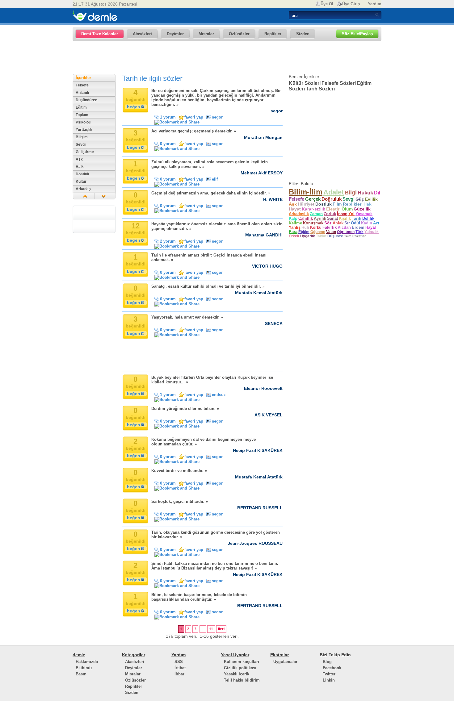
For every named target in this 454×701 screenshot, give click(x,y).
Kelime (295, 223)
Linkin (329, 680)
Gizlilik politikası (240, 668)
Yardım (374, 4)
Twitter (329, 674)
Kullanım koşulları (241, 661)
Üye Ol (327, 4)
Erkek (294, 236)
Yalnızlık (371, 232)
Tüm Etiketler (355, 236)
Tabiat (321, 236)
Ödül (355, 223)
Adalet (333, 192)
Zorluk (330, 213)
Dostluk (82, 174)
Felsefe (82, 85)
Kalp (293, 218)
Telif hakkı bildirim (242, 680)
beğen (133, 106)
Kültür (81, 181)
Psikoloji (83, 122)
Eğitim (81, 107)
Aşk (79, 159)
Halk (80, 167)
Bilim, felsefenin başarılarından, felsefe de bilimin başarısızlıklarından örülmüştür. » (199, 597)
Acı (376, 223)
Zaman (316, 213)
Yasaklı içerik (236, 674)
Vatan (331, 232)
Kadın (366, 223)
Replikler (133, 686)
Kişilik (345, 218)
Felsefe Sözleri (339, 83)
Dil (377, 192)
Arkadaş (83, 189)
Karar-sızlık (313, 209)
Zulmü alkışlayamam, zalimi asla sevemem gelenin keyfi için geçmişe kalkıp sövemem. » (209, 164)
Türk (359, 232)
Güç (359, 199)
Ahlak (338, 223)
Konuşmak (313, 223)
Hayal (370, 227)
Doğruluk (332, 199)
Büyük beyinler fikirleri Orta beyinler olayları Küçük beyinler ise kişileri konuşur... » (212, 379)
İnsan (342, 213)
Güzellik (362, 209)
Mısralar (133, 674)
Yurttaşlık (84, 129)
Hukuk (365, 193)
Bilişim (82, 137)
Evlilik (371, 199)
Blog (327, 661)
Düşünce (335, 236)
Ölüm (347, 209)
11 (211, 629)
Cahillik (305, 218)
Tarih (356, 218)
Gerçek (313, 199)
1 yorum (168, 117)
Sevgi (81, 144)
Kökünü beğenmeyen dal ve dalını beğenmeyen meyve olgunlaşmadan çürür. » (203, 441)
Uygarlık (307, 236)
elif (215, 179)
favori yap (193, 117)
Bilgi (351, 192)
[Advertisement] (227, 58)
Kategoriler (133, 654)
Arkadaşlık (299, 213)
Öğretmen (346, 232)
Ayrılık (320, 218)
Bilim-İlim (305, 192)
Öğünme (317, 232)
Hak (368, 204)
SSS (178, 661)
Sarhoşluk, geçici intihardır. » (179, 501)
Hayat (295, 209)
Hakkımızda (87, 661)
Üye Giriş (351, 4)
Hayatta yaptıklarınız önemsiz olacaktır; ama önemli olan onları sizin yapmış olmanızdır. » (217, 226)
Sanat (332, 218)
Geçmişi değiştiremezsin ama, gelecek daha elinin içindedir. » (210, 193)
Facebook (332, 668)
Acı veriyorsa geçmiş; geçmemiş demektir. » (193, 131)
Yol (351, 213)
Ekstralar (279, 654)
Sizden (131, 692)
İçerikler (83, 77)
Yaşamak (363, 213)
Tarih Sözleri (320, 88)
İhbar (179, 674)
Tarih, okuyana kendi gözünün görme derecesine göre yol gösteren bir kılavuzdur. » (215, 534)
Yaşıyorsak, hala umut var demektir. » (187, 317)
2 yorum (168, 241)
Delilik (368, 218)
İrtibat (180, 668)
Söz (328, 223)
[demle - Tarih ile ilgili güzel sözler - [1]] (95, 15)
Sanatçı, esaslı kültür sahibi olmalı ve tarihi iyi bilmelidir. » (207, 286)
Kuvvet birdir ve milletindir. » (179, 470)
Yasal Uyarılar (235, 654)
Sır (347, 223)
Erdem (358, 227)
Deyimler (133, 668)
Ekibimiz (84, 668)
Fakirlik (329, 227)
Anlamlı (82, 92)
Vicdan (344, 227)
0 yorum (168, 143)
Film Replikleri (348, 204)
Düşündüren (86, 100)
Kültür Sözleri (305, 83)
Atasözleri (134, 661)
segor (217, 117)
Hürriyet (306, 204)
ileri (221, 629)
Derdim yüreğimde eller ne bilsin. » (185, 408)
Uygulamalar (285, 661)
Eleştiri (333, 209)
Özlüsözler (135, 680)
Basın (81, 674)
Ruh (305, 227)
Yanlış (295, 227)
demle (79, 654)
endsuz (219, 394)
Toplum (82, 115)
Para (293, 232)
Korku (316, 227)
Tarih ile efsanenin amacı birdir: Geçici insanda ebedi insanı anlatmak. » (209, 257)
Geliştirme (85, 152)
